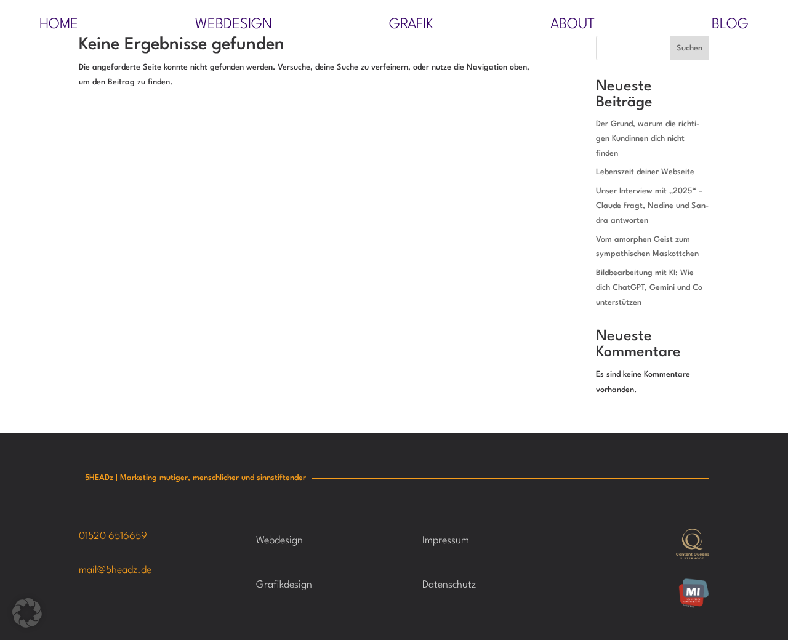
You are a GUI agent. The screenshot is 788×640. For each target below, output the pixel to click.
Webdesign (233, 26)
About (572, 26)
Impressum (445, 540)
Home (58, 26)
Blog (730, 26)
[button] (27, 613)
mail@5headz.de (115, 570)
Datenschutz (449, 585)
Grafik (411, 26)
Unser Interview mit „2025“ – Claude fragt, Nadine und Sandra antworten (652, 206)
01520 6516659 (113, 536)
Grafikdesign (284, 585)
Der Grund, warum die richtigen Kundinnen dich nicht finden (647, 139)
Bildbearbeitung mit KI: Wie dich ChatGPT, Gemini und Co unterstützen (649, 287)
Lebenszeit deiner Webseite (645, 172)
